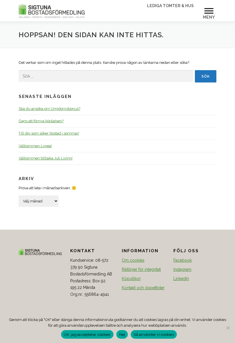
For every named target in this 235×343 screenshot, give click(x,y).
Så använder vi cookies (154, 334)
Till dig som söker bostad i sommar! (49, 133)
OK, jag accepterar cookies (87, 334)
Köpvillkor (131, 278)
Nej (122, 334)
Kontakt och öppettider (143, 287)
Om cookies (133, 260)
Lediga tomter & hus (170, 5)
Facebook (182, 260)
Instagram (182, 269)
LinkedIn (181, 278)
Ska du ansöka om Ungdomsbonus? (49, 109)
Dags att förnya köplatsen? (41, 121)
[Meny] (209, 10)
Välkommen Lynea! (35, 146)
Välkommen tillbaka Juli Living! (46, 158)
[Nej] (228, 328)
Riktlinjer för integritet (141, 269)
